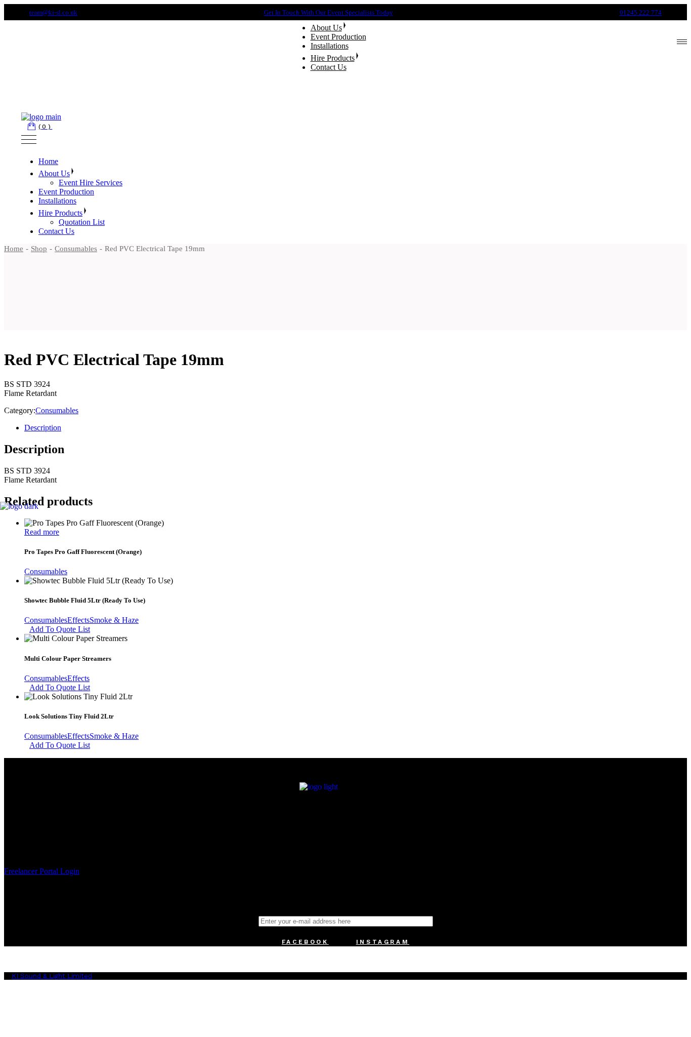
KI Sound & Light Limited (52, 976)
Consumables (56, 410)
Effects (78, 620)
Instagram (382, 941)
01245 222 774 (641, 12)
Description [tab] (42, 427)
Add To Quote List (59, 629)
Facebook (305, 941)
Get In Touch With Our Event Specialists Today (328, 12)
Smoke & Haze (114, 620)
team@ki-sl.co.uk (53, 12)
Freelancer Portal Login (41, 871)
